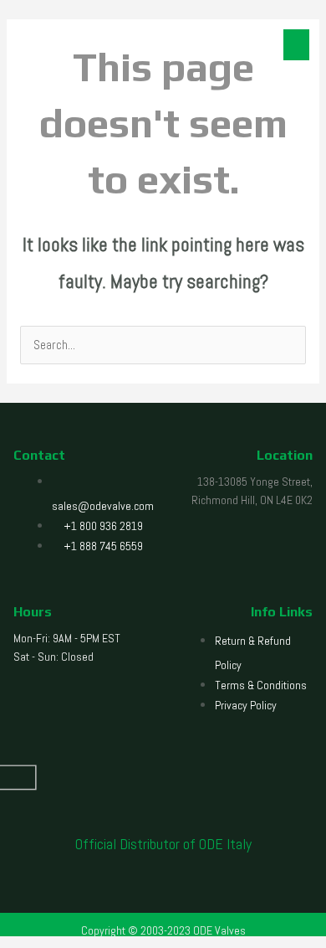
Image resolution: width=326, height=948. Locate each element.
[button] (296, 44)
